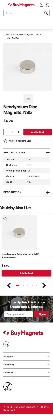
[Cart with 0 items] (47, 5)
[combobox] (26, 13)
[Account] (41, 5)
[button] (17, 285)
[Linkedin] (6, 344)
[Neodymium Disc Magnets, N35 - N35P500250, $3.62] (19, 232)
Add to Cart (26, 273)
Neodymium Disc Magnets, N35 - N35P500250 (21, 256)
